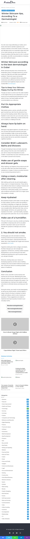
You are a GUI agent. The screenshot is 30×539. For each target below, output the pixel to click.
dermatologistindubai (15, 311)
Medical (4, 449)
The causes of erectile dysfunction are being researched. (7, 387)
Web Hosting (5, 486)
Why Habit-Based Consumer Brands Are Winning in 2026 (7, 362)
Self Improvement (6, 498)
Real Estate (4, 445)
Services (4, 410)
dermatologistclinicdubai (15, 308)
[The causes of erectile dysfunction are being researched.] (7, 380)
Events (3, 495)
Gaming (4, 472)
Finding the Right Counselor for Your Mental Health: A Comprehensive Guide (22, 370)
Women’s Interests (6, 479)
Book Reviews (5, 493)
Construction (5, 475)
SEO (3, 440)
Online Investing (6, 507)
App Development (6, 436)
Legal (3, 468)
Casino (3, 456)
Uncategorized (5, 511)
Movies (3, 488)
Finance (4, 424)
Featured (4, 10)
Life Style (4, 413)
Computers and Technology (8, 417)
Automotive (4, 431)
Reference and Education (8, 420)
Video (3, 505)
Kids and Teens (5, 454)
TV (2, 516)
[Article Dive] (9, 2)
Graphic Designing (6, 491)
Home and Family (6, 461)
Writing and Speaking (7, 447)
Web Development (6, 433)
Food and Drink (5, 452)
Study (3, 459)
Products (4, 438)
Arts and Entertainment (7, 470)
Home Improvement (6, 404)
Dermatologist (11, 83)
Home (3, 7)
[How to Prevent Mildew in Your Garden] (22, 380)
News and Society (6, 500)
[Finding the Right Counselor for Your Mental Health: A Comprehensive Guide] (22, 363)
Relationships (5, 514)
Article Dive (5, 22)
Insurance (4, 509)
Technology (4, 408)
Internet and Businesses (7, 466)
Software (4, 429)
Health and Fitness (10, 7)
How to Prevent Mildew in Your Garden (22, 386)
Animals (4, 484)
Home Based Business (7, 477)
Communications (6, 502)
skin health (10, 243)
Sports (3, 482)
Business (4, 399)
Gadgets (4, 463)
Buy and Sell (5, 443)
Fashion (4, 415)
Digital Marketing (6, 422)
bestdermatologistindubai (15, 305)
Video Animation (6, 518)
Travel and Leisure (6, 427)
